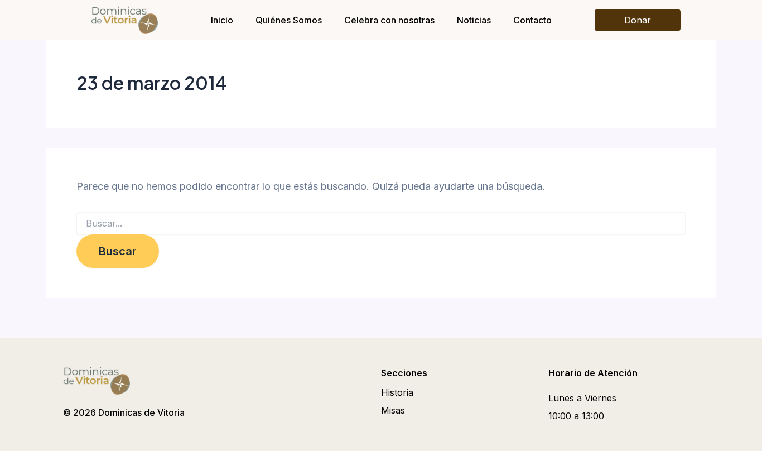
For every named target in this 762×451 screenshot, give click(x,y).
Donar (637, 20)
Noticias (474, 20)
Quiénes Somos (288, 20)
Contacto (532, 20)
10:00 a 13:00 (576, 415)
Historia (397, 392)
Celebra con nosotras (389, 20)
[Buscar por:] (381, 223)
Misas (393, 410)
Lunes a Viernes (582, 398)
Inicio (222, 20)
